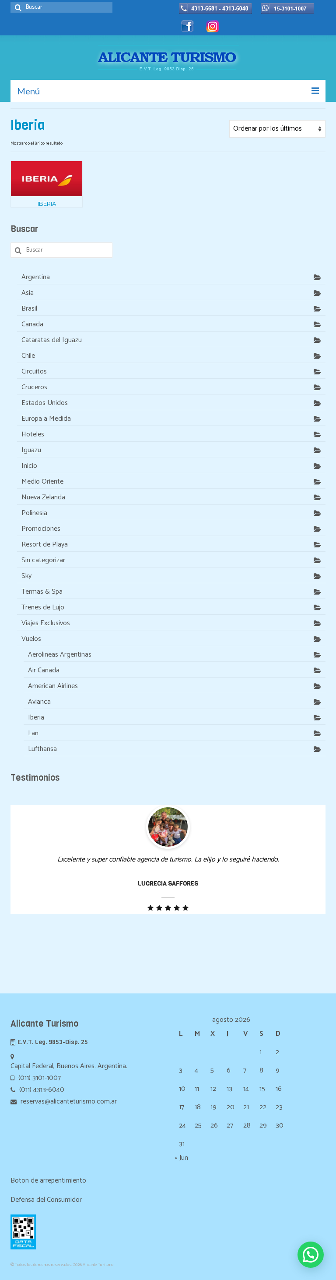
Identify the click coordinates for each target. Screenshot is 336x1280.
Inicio (29, 466)
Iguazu (31, 450)
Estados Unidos (44, 403)
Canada (32, 324)
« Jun (181, 1158)
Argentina (35, 277)
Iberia (36, 717)
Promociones (40, 529)
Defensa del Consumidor (46, 1200)
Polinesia (34, 513)
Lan (33, 733)
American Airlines (53, 686)
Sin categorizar (43, 560)
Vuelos (31, 639)
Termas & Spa (42, 592)
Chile (28, 356)
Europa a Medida (46, 419)
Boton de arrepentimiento (48, 1181)
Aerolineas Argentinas (59, 655)
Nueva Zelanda (43, 497)
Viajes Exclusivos (45, 623)
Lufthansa (42, 749)
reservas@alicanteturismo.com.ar (68, 1101)
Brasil (29, 309)
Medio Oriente (42, 482)
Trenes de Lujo (42, 607)
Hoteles (32, 434)
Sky (26, 576)
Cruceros (34, 387)
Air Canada (44, 670)
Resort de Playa (44, 544)
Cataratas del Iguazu (51, 340)
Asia (27, 293)
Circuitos (34, 371)
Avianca (39, 702)
